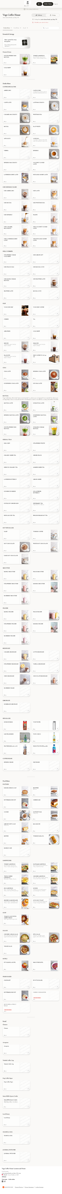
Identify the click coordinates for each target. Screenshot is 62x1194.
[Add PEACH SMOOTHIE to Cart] (57, 578)
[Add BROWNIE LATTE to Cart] (28, 297)
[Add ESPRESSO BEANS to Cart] (28, 768)
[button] (26, 5)
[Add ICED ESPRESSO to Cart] (28, 221)
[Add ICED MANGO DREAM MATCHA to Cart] (28, 285)
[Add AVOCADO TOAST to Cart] (57, 906)
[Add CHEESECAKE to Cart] (57, 806)
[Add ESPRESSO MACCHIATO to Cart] (28, 169)
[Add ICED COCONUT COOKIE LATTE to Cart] (57, 233)
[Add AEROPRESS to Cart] (28, 337)
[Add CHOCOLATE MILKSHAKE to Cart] (57, 682)
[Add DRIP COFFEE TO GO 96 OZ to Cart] (57, 361)
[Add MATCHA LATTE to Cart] (28, 409)
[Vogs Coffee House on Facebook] (5, 1182)
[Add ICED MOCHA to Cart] (28, 209)
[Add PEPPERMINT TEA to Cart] (57, 510)
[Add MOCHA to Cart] (28, 133)
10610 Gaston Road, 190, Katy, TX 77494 (11, 1173)
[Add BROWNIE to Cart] (57, 794)
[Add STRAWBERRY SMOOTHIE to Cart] (28, 590)
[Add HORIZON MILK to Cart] (28, 728)
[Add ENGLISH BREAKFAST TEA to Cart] (57, 522)
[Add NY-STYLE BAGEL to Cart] (57, 986)
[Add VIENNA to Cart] (28, 157)
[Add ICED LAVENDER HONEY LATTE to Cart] (28, 245)
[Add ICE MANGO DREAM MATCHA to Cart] (57, 433)
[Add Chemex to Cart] (28, 1034)
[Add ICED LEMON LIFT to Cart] (57, 261)
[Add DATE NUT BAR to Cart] (57, 818)
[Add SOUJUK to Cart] (57, 894)
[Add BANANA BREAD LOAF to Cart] (28, 794)
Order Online (48, 4)
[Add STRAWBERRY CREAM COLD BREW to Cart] (28, 261)
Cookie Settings (39, 1187)
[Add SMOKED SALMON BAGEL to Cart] (28, 906)
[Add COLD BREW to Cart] (28, 74)
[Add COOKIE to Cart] (28, 818)
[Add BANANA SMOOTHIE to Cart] (57, 590)
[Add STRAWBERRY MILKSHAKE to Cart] (28, 670)
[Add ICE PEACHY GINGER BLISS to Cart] (28, 510)
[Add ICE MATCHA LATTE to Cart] (57, 409)
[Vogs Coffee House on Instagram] (3, 1182)
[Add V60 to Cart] (57, 325)
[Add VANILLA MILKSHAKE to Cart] (57, 670)
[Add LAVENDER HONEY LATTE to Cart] (28, 181)
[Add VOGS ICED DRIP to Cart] (28, 313)
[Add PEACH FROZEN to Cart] (57, 618)
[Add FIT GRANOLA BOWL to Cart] (28, 969)
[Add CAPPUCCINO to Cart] (57, 97)
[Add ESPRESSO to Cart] (57, 157)
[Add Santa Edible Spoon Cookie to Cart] (28, 1106)
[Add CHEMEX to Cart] (28, 325)
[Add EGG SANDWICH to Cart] (28, 894)
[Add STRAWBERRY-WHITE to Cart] (57, 449)
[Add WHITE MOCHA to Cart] (57, 121)
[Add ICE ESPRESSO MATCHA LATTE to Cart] (57, 421)
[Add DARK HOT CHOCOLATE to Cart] (28, 562)
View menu (4, 1179)
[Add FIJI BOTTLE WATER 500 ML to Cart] (57, 752)
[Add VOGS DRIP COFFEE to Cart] (57, 313)
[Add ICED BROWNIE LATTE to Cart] (57, 285)
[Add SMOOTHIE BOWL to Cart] (57, 969)
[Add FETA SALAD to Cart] (57, 940)
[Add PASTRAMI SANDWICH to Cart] (57, 870)
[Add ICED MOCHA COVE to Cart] (57, 273)
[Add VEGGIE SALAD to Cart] (28, 953)
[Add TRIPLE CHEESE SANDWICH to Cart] (28, 882)
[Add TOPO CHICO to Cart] (57, 740)
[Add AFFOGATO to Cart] (28, 145)
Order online (11, 1179)
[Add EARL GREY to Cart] (28, 449)
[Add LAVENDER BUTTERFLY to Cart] (28, 486)
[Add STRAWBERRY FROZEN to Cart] (28, 630)
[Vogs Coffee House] (27, 2)
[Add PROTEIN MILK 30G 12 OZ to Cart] (28, 752)
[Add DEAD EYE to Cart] (57, 349)
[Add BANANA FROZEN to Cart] (57, 630)
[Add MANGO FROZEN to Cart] (28, 618)
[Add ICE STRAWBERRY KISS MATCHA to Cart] (28, 62)
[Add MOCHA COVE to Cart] (57, 297)
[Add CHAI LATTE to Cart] (28, 378)
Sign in (56, 4)
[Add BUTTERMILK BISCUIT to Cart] (28, 806)
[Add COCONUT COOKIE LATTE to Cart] (57, 169)
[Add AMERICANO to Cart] (28, 97)
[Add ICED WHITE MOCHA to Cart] (57, 209)
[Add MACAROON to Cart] (57, 830)
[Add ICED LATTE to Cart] (57, 197)
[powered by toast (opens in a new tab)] (7, 1187)
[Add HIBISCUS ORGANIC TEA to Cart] (28, 474)
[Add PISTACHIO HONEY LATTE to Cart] (57, 181)
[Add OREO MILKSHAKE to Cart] (28, 682)
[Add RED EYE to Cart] (28, 349)
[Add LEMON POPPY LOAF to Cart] (28, 830)
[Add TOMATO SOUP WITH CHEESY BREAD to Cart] (28, 923)
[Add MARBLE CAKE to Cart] (28, 854)
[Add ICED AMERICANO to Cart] (28, 197)
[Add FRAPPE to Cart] (57, 221)
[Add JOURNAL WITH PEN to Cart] (28, 1160)
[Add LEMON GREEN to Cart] (57, 486)
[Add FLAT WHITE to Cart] (57, 133)
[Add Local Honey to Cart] (28, 1124)
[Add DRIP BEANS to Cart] (57, 768)
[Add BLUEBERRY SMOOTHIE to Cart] (28, 602)
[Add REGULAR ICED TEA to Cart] (28, 522)
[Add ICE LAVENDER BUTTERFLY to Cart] (57, 498)
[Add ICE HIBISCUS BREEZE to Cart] (28, 498)
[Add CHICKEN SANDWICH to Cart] (57, 882)
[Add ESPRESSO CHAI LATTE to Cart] (57, 378)
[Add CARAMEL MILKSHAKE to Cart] (28, 658)
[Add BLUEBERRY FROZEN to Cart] (28, 642)
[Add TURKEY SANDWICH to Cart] (57, 62)
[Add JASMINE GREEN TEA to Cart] (57, 474)
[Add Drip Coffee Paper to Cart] (28, 1088)
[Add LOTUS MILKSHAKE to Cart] (57, 658)
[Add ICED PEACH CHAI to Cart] (28, 273)
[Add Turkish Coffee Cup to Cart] (28, 1070)
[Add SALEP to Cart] (28, 538)
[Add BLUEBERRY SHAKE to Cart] (28, 694)
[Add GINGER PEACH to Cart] (57, 461)
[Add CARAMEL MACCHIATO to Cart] (28, 121)
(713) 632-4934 (5, 1171)
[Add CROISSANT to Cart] (28, 986)
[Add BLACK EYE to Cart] (28, 361)
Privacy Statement (29, 1187)
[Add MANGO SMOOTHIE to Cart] (28, 578)
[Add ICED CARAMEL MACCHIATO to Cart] (28, 233)
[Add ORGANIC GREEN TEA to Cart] (28, 461)
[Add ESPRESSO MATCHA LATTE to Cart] (28, 421)
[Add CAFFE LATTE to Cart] (28, 109)
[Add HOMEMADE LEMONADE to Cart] (28, 710)
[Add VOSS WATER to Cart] (57, 728)
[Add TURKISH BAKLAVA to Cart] (57, 842)
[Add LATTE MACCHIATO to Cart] (57, 109)
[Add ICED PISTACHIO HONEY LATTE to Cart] (57, 245)
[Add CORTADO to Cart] (57, 145)
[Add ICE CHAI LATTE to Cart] (57, 390)
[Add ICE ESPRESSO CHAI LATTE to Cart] (28, 390)
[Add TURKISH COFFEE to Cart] (57, 538)
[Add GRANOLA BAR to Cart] (28, 1142)
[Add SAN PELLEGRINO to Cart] (28, 740)
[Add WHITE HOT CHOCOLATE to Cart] (57, 550)
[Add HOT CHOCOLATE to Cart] (28, 550)
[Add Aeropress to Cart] (28, 1052)
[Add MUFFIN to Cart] (28, 842)
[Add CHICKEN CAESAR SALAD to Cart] (28, 940)
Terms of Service (19, 1187)
